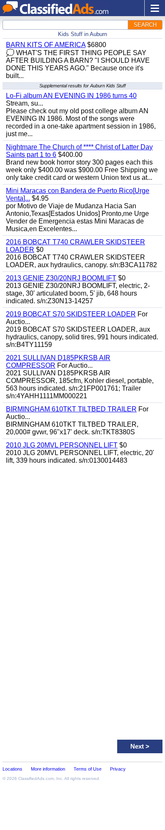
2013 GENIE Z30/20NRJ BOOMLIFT (61, 278)
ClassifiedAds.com (36, 778)
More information (48, 768)
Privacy (118, 768)
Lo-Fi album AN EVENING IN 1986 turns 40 (71, 95)
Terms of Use (88, 768)
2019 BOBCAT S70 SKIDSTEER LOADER (71, 314)
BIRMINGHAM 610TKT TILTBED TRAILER (71, 409)
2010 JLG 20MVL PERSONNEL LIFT (62, 445)
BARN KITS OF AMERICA (45, 44)
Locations (12, 768)
